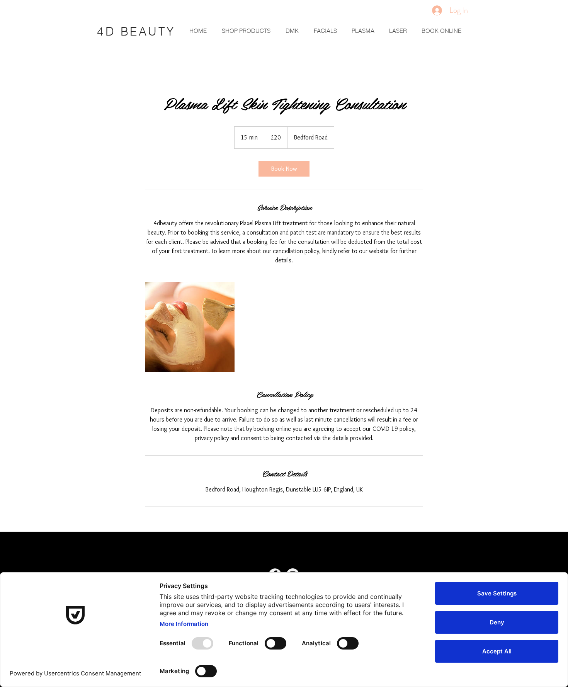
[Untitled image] (190, 327)
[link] (284, 169)
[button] (290, 31)
